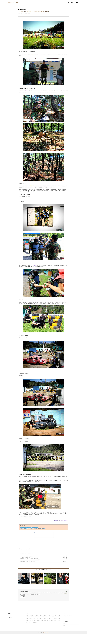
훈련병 (32, 615)
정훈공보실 (36, 615)
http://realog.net (64, 520)
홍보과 (49, 618)
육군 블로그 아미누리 (13, 2)
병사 (27, 618)
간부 (53, 616)
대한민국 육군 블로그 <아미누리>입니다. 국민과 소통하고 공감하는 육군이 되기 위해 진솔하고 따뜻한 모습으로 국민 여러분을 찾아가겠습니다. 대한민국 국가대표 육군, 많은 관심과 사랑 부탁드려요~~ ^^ (42, 594)
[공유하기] (23, 549)
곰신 (40, 615)
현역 (37, 618)
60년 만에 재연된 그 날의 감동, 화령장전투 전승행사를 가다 (29, 560)
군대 (52, 618)
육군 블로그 (32, 616)
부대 (27, 622)
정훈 (36, 616)
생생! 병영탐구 (25, 553)
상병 (43, 616)
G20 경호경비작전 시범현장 (24, 557)
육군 (45, 618)
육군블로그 (45, 615)
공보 (55, 615)
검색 (78, 616)
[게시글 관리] (25, 549)
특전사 (38, 620)
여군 (27, 616)
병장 (59, 618)
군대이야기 (57, 616)
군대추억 (55, 620)
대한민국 (51, 620)
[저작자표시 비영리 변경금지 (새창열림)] (32, 549)
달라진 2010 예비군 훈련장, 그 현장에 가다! (27, 561)
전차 (31, 622)
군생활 (56, 618)
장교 (46, 616)
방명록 (72, 2)
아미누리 (41, 618)
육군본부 (31, 620)
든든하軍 (21, 553)
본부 (35, 620)
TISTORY (43, 632)
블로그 (28, 615)
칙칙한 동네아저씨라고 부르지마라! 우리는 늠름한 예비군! (33, 528)
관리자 (77, 2)
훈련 (52, 615)
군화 (59, 620)
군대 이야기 (35, 622)
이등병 (31, 618)
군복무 (40, 616)
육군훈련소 (46, 620)
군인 (50, 616)
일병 (42, 620)
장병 (49, 615)
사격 (59, 615)
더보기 (27, 624)
